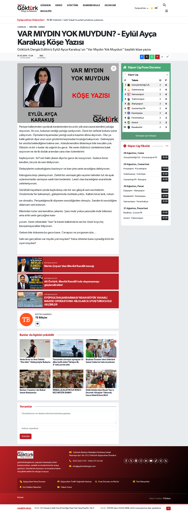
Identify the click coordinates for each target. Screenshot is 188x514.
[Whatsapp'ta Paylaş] (152, 57)
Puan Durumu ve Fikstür (108, 482)
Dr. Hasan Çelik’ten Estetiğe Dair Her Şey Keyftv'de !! (67, 508)
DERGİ (58, 5)
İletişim (20, 497)
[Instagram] (141, 461)
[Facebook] (126, 461)
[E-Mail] (37, 324)
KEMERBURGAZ (91, 5)
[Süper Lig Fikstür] (167, 146)
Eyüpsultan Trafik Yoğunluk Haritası (76, 482)
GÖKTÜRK (72, 5)
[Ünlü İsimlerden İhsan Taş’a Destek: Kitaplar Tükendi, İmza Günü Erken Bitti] (101, 379)
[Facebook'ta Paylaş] (142, 57)
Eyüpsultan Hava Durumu (34, 482)
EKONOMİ (110, 5)
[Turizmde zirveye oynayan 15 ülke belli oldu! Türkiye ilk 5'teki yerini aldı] (68, 348)
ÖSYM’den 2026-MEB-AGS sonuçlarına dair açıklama (134, 508)
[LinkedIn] (146, 461)
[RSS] (166, 461)
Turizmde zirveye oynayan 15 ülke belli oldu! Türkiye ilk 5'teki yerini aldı (68, 362)
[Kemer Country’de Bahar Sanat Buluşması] (35, 379)
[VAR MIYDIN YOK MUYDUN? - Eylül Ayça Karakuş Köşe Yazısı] (68, 93)
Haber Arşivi (66, 487)
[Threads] (161, 461)
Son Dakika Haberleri (32, 487)
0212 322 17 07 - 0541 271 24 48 (88, 461)
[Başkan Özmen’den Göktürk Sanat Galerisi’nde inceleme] (101, 348)
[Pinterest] (136, 461)
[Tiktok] (156, 461)
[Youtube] (151, 461)
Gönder (26, 436)
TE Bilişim (41, 317)
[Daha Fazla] (157, 57)
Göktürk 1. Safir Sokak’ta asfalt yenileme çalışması (75, 20)
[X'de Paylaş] (146, 57)
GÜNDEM (45, 5)
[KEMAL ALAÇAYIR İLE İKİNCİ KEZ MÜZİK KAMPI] (68, 379)
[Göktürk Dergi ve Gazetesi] (27, 8)
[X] (131, 461)
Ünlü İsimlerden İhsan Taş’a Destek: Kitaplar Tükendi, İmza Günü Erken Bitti (100, 392)
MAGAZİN (45, 11)
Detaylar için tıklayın (146, 136)
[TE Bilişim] (26, 319)
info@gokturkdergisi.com (84, 466)
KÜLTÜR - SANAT (37, 27)
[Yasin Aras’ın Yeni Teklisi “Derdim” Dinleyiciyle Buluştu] (35, 348)
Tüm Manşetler (143, 482)
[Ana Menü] (165, 11)
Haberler (21, 27)
